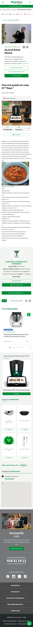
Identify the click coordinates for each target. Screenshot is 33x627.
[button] (30, 2)
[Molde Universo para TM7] (8, 440)
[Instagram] (19, 576)
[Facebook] (8, 576)
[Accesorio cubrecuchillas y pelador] (8, 412)
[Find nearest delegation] (3, 2)
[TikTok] (25, 576)
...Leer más (25, 63)
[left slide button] (3, 347)
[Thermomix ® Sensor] (24, 440)
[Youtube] (13, 576)
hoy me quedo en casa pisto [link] (24, 9)
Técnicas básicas (8, 329)
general (14, 9)
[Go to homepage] (16, 2)
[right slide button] (29, 347)
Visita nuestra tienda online (15, 6)
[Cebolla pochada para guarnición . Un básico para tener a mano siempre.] (16, 321)
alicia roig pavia (6, 9)
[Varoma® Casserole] (24, 412)
